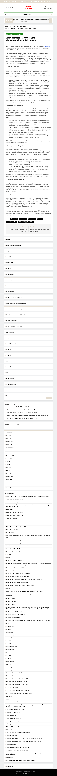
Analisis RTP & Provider (11, 518)
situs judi (8, 629)
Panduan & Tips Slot (11, 601)
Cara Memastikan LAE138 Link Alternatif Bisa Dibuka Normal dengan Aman (24, 407)
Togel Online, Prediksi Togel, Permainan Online (17, 750)
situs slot (8, 641)
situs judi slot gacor (11, 635)
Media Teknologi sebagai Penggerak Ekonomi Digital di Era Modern (32, 19)
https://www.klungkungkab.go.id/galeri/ (15, 314)
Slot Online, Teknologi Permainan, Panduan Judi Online (19, 693)
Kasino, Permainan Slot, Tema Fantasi (15, 560)
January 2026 (9, 444)
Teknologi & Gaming (11, 715)
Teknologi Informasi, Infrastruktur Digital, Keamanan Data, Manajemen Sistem (24, 738)
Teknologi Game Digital (11, 735)
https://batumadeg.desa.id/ (12, 320)
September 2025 (10, 455)
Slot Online (8, 664)
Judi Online (8, 554)
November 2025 (10, 450)
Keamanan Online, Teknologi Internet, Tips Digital (17, 576)
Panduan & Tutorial (10, 604)
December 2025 (10, 447)
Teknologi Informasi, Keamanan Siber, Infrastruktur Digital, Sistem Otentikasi (24, 741)
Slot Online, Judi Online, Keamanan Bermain (16, 670)
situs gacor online (10, 626)
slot (7, 285)
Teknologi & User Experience (13, 729)
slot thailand (9, 696)
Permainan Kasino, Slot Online (13, 617)
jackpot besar (23, 219)
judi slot (8, 557)
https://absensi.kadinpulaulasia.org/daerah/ (16, 303)
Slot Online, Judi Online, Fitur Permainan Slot (16, 667)
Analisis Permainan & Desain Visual (14, 515)
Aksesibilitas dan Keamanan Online (14, 499)
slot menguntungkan (12, 221)
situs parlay (9, 367)
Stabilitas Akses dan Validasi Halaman (15, 702)
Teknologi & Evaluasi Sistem (13, 712)
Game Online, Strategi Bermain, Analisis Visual (17, 540)
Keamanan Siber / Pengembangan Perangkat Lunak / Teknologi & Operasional (24, 579)
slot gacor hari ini (10, 251)
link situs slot (9, 262)
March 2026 (9, 438)
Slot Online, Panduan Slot (12, 687)
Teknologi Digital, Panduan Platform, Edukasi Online (18, 732)
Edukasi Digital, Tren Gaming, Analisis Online (16, 527)
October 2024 (9, 488)
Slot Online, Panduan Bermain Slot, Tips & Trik (17, 681)
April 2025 (8, 470)
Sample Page (27, 14)
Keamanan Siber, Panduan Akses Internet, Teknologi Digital (20, 585)
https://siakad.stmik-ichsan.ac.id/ (14, 297)
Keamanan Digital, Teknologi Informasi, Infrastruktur (18, 573)
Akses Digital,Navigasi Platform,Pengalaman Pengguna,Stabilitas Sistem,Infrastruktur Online (27, 496)
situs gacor (9, 623)
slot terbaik (48, 46)
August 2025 (9, 458)
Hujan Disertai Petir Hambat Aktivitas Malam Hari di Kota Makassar (22, 418)
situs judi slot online (11, 638)
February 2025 (9, 476)
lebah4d (8, 588)
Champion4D (14, 219)
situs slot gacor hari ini (11, 280)
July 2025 (8, 461)
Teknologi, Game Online (11, 744)
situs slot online (10, 649)
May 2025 (8, 467)
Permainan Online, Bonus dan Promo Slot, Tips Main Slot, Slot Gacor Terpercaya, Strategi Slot (28, 620)
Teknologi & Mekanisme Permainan (14, 724)
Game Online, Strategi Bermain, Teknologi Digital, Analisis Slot (20, 543)
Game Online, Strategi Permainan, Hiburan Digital (17, 546)
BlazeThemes (26, 773)
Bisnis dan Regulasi (10, 524)
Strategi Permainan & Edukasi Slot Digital (15, 709)
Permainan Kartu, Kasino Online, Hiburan (15, 614)
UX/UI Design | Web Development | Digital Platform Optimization (21, 760)
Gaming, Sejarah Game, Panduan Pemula (15, 549)
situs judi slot (9, 632)
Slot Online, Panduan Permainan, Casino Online (17, 684)
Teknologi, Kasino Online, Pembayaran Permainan (17, 747)
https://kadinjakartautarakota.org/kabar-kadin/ (17, 309)
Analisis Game (9, 509)
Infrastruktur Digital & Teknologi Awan (15, 551)
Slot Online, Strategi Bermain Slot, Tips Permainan (17, 690)
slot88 (7, 699)
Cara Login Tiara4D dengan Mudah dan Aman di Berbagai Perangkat (22, 412)
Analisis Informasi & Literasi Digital (14, 512)
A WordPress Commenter (12, 427)
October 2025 (9, 453)
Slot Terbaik (22, 221)
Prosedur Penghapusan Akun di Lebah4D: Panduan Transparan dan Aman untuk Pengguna (33, 1)
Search (7, 395)
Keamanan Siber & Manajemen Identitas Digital (17, 582)
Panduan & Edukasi (10, 598)
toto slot (8, 361)
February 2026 (9, 441)
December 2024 (10, 482)
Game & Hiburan (10, 532)
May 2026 (8, 435)
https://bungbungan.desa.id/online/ (14, 326)
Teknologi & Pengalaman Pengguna (14, 727)
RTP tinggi (39, 219)
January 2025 (9, 479)
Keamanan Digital (10, 570)
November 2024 (10, 485)
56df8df (8, 43)
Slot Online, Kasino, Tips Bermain (14, 34)
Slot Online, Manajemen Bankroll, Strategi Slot (17, 678)
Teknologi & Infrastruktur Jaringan (14, 718)
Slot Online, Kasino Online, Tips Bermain (15, 673)
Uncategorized (9, 757)
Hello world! (23, 427)
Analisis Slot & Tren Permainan (13, 521)
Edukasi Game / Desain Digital (13, 529)
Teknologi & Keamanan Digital (13, 721)
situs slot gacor (10, 256)
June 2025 (8, 464)
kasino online (31, 219)
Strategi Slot (30, 221)
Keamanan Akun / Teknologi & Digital (15, 567)
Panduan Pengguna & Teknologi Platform (15, 611)
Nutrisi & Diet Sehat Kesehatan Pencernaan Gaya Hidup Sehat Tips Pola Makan (24, 591)
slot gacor (8, 268)
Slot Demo (8, 655)
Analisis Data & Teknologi (12, 502)
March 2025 (9, 473)
